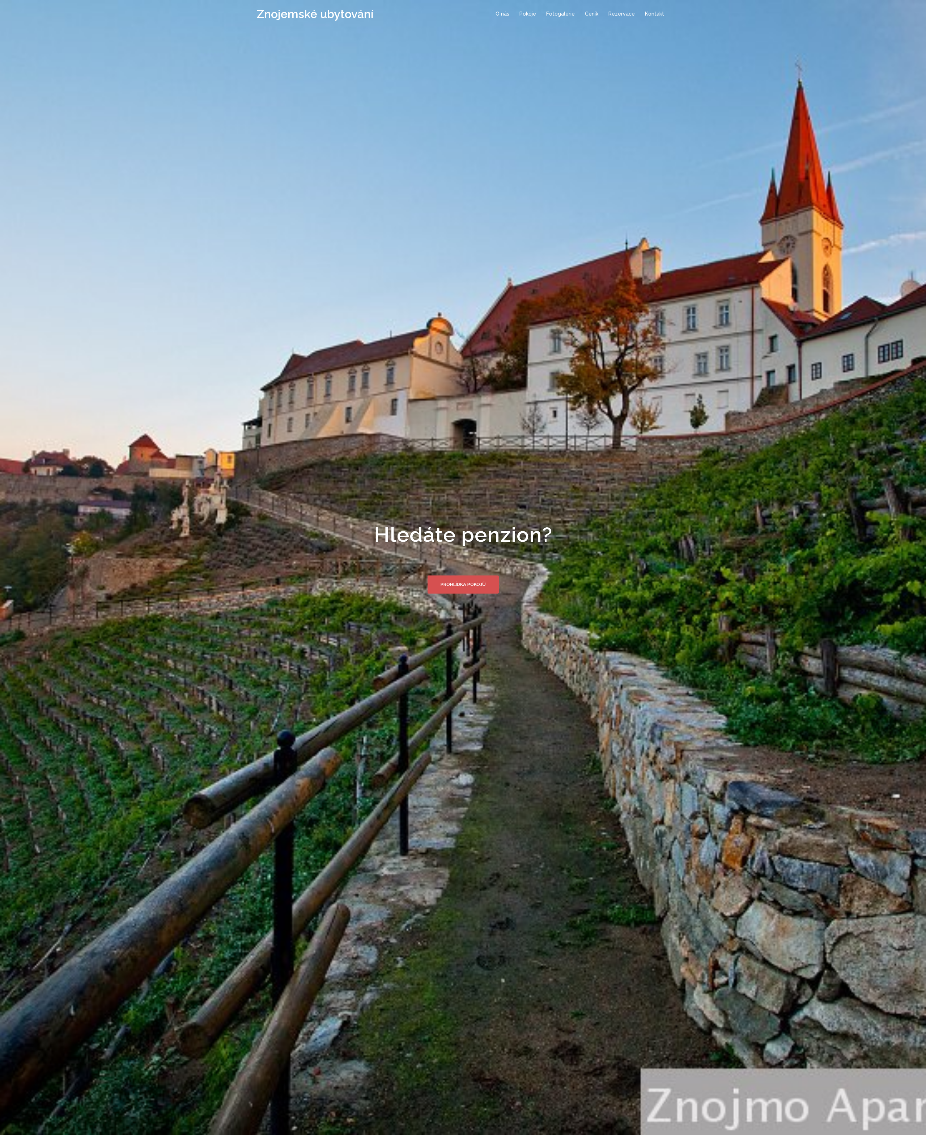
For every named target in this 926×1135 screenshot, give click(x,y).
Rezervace (621, 14)
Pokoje (527, 14)
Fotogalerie (560, 14)
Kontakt (654, 14)
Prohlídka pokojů (463, 584)
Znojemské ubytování (315, 14)
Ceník (591, 14)
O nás (502, 14)
